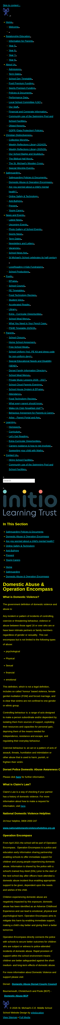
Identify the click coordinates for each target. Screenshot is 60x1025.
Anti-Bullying (12, 550)
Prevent (10, 555)
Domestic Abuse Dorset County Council (34, 984)
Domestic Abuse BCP (16, 995)
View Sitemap (10, 1017)
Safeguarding (13, 571)
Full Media (24, 1017)
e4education (37, 1012)
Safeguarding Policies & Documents (24, 531)
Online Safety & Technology (20, 546)
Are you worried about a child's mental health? (30, 541)
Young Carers (13, 560)
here (18, 777)
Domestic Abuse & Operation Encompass (27, 536)
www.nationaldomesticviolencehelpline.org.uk (29, 828)
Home (9, 567)
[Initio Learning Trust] (30, 516)
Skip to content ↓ (11, 5)
